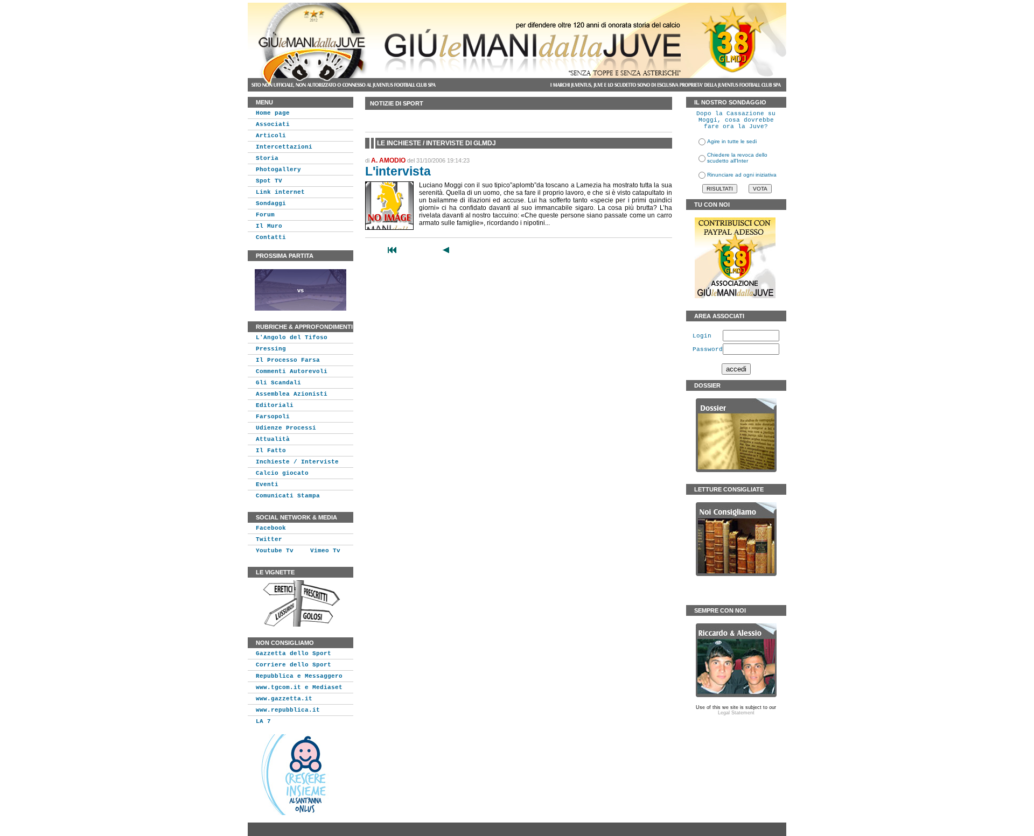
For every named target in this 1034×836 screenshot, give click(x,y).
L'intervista (398, 171)
